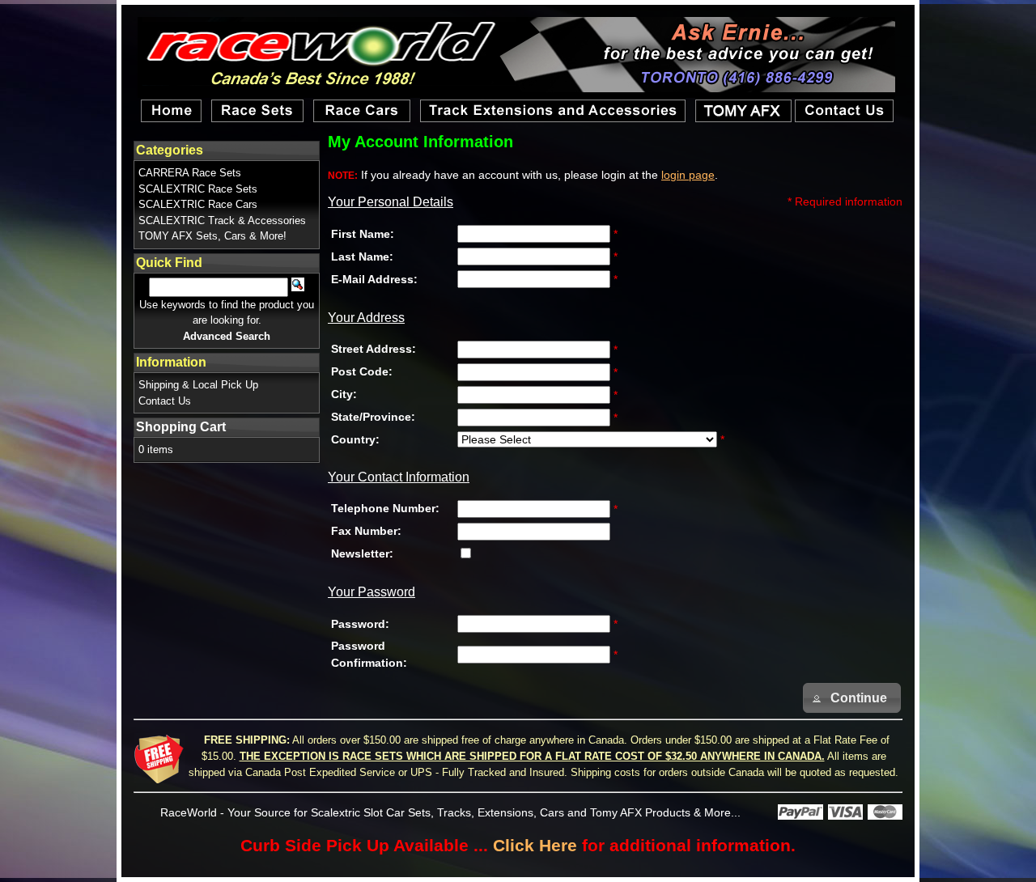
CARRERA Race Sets (189, 173)
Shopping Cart (181, 427)
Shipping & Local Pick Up (198, 385)
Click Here (535, 845)
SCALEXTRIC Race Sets (197, 189)
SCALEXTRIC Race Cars (197, 204)
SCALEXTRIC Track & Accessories (222, 220)
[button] (852, 698)
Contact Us (164, 401)
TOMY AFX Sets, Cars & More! (212, 236)
